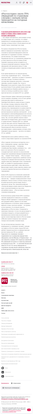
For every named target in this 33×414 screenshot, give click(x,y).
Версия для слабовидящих (12, 388)
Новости (5, 10)
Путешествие (5, 300)
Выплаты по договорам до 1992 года (10, 361)
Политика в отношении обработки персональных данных (16, 354)
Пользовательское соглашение (9, 346)
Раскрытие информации (7, 343)
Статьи (3, 313)
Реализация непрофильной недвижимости (12, 334)
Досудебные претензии (7, 340)
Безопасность (5, 383)
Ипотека (3, 298)
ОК (29, 410)
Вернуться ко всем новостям (9, 253)
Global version (17, 383)
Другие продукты (6, 305)
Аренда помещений (6, 326)
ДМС (2, 308)
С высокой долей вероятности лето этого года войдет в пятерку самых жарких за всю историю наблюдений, (15, 33)
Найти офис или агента (7, 310)
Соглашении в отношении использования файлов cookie (14, 399)
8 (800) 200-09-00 (7, 273)
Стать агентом (5, 318)
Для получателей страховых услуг (10, 348)
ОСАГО (3, 290)
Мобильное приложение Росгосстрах (14, 281)
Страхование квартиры (7, 295)
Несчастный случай (6, 303)
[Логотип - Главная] (5, 2)
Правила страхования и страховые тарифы (12, 351)
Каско (2, 292)
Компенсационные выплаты (8, 337)
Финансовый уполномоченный (9, 363)
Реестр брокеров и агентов (8, 331)
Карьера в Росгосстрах (7, 329)
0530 (3, 266)
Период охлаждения (6, 323)
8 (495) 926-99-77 (7, 262)
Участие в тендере (6, 320)
